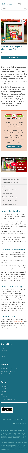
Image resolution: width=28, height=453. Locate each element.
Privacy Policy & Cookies (9, 368)
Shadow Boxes (14, 190)
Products (4, 351)
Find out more (14, 146)
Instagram (4, 391)
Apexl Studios (23, 423)
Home (3, 356)
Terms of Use (5, 374)
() (21, 4)
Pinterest (4, 397)
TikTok (3, 394)
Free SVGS (4, 348)
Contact (4, 353)
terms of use (17, 321)
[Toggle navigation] (24, 4)
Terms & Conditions (7, 371)
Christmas (13, 197)
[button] (24, 21)
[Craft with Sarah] (7, 4)
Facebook (4, 386)
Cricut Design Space (8, 399)
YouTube (4, 389)
